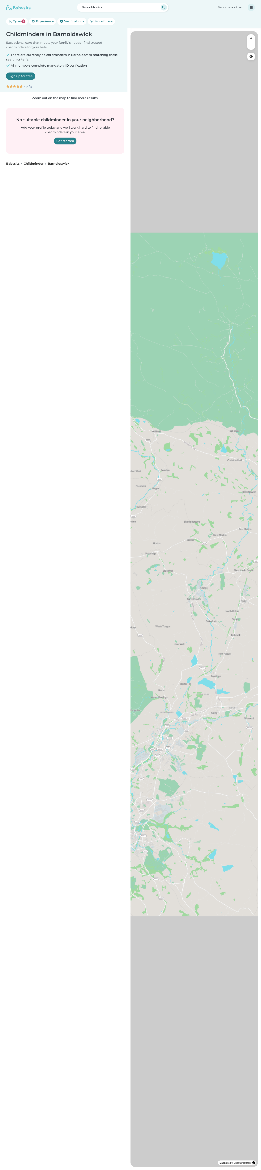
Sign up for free (21, 76)
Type (18, 21)
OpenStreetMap (242, 1162)
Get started (65, 141)
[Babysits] (18, 7)
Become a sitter (229, 7)
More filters (103, 21)
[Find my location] (251, 56)
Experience (44, 21)
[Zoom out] (251, 46)
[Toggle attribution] (253, 1162)
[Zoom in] (251, 38)
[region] (194, 599)
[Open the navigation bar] (251, 7)
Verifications (73, 21)
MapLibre (225, 1162)
